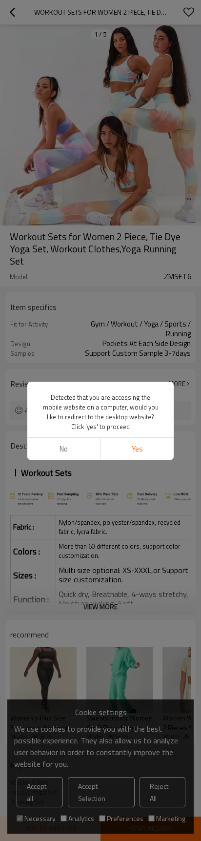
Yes (137, 448)
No (64, 448)
